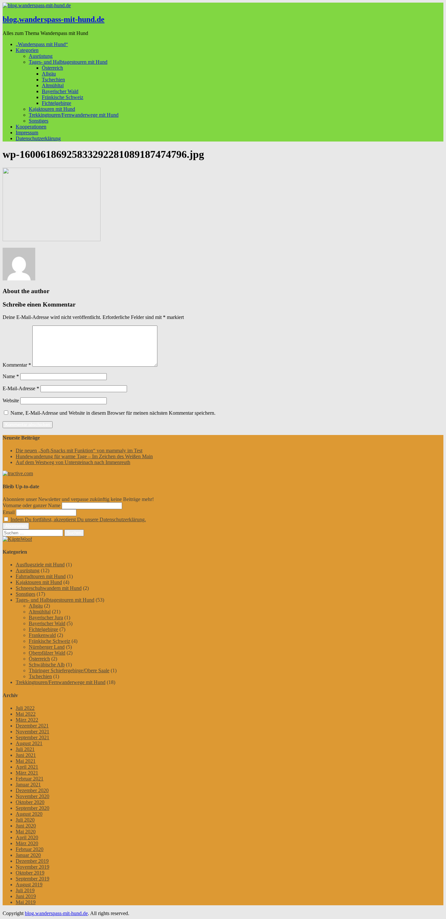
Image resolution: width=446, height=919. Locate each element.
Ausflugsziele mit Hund (40, 564)
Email (9, 512)
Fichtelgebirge (56, 103)
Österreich (52, 68)
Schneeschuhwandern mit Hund (49, 588)
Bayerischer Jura (46, 617)
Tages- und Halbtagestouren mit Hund (68, 62)
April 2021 (27, 767)
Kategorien (27, 50)
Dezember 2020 (32, 790)
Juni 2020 (26, 825)
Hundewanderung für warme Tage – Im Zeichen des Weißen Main (84, 456)
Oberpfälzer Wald (47, 653)
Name (11, 376)
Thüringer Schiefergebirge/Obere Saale (69, 670)
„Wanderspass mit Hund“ (42, 44)
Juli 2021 (25, 749)
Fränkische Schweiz (62, 97)
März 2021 (27, 773)
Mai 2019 (26, 902)
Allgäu (49, 73)
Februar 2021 (29, 778)
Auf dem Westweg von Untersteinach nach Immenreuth (73, 462)
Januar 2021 (28, 784)
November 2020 (32, 796)
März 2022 (27, 720)
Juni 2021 (26, 755)
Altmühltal (53, 85)
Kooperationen (31, 126)
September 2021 (32, 737)
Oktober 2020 (30, 802)
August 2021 (29, 743)
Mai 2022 (26, 714)
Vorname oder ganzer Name (31, 505)
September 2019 (32, 878)
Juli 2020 (25, 820)
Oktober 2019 (30, 873)
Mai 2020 (26, 831)
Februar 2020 (29, 849)
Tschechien (53, 79)
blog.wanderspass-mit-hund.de (53, 19)
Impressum (27, 132)
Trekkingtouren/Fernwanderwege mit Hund (74, 115)
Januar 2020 (28, 855)
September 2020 (32, 808)
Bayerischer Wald (60, 91)
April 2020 (27, 837)
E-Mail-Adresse (21, 388)
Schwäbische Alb (47, 664)
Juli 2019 (25, 890)
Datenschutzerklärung (38, 138)
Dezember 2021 (32, 725)
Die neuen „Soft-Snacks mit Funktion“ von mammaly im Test (79, 450)
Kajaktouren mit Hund (52, 109)
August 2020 (29, 814)
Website (11, 400)
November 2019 (32, 867)
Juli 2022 (25, 708)
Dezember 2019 (32, 861)
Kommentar (17, 365)
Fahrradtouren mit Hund (41, 576)
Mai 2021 (26, 761)
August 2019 (29, 884)
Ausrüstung (41, 56)
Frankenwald (42, 635)
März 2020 (27, 843)
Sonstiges (38, 121)
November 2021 (32, 731)
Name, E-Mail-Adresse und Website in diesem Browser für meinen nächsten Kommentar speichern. (112, 413)
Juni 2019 (26, 896)
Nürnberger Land (47, 647)
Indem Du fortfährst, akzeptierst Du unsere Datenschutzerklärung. (78, 519)
